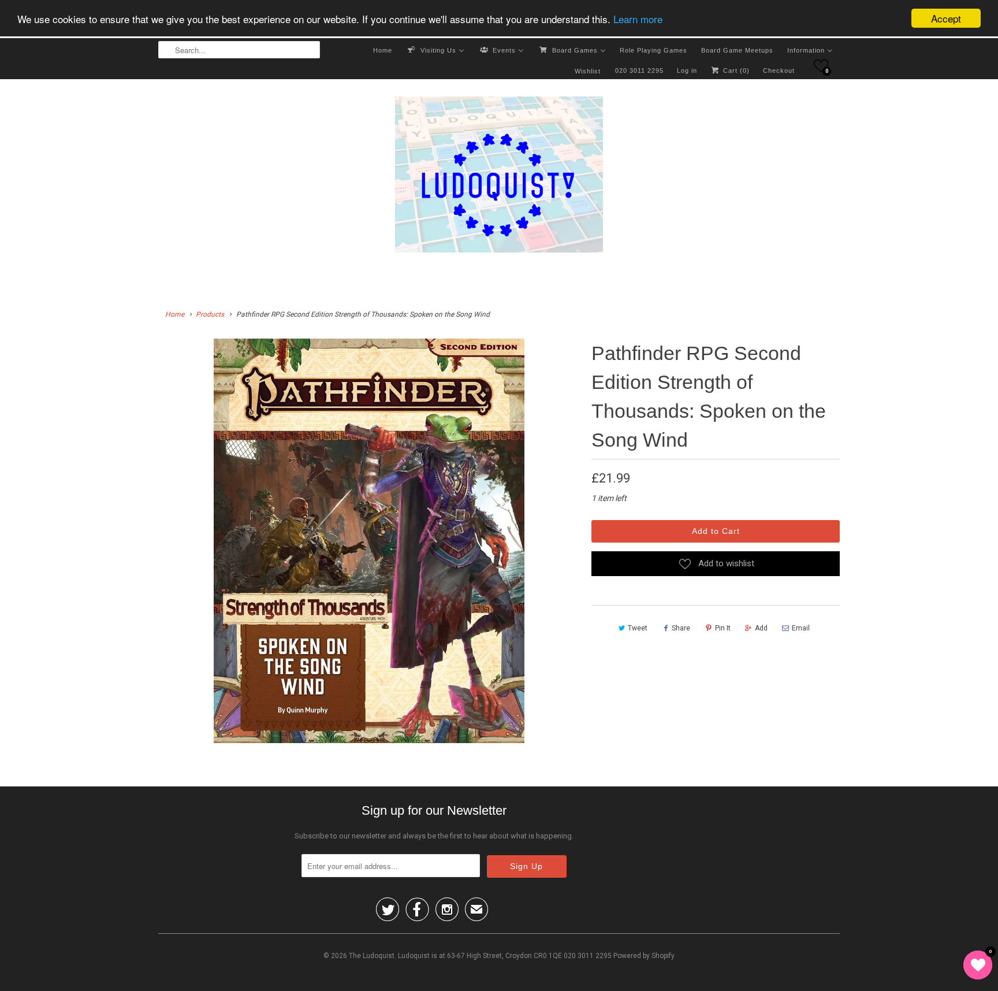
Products (210, 314)
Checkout (779, 70)
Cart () (735, 70)
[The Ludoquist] (499, 176)
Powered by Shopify (644, 956)
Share (681, 628)
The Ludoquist (371, 956)
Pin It (723, 628)
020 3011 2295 (639, 70)
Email (801, 628)
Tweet (637, 628)
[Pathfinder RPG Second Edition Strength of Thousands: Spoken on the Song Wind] (369, 541)
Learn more (637, 19)
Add (761, 628)
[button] (821, 65)
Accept (946, 18)
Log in (687, 70)
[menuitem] (382, 49)
